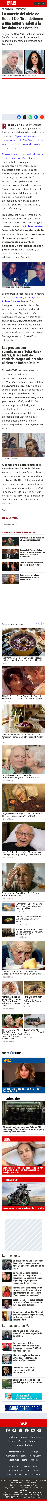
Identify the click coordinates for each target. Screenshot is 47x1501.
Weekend (22, 1441)
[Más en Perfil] (16, 1053)
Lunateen (18, 1445)
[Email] (42, 117)
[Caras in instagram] (8, 1430)
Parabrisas (34, 1441)
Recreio (25, 1459)
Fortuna (11, 1441)
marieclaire (23, 1099)
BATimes (29, 1445)
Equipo (37, 1470)
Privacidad (26, 1470)
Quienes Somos (30, 1466)
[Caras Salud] (23, 1398)
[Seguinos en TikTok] (27, 1430)
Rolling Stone (35, 1455)
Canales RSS (15, 1466)
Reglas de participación (18, 1474)
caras (23, 1140)
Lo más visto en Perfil (17, 1325)
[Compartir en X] (24, 117)
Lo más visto (11, 1255)
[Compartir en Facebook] (19, 117)
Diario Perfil (11, 1437)
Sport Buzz (14, 1459)
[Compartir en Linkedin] (36, 117)
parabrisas (23, 1180)
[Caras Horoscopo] (23, 1410)
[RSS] (33, 1430)
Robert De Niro (9, 524)
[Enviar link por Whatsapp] (30, 117)
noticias (23, 1061)
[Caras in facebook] (14, 1430)
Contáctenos (13, 1470)
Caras (26, 1451)
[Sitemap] (39, 1430)
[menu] (4, 3)
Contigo (34, 1451)
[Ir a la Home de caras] (11, 4)
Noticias (23, 1437)
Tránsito (36, 1474)
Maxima (34, 1459)
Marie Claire (35, 1437)
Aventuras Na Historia (16, 1455)
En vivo (40, 3)
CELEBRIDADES (7, 9)
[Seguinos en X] (20, 1430)
